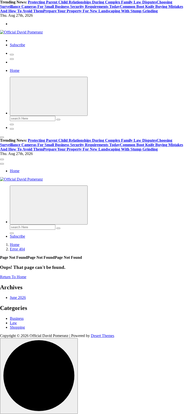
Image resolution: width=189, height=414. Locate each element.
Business (17, 318)
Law (13, 323)
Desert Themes (102, 336)
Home (14, 70)
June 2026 (18, 297)
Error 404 (17, 249)
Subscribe (17, 45)
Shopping (17, 327)
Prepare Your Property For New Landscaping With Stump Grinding (100, 11)
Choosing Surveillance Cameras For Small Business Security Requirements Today (86, 4)
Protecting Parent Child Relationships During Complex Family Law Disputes (92, 2)
